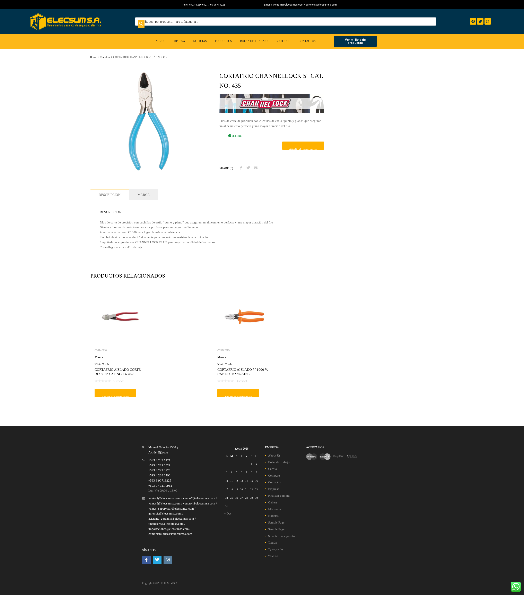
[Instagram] (487, 21)
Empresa (178, 41)
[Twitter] (480, 21)
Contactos (307, 41)
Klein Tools (102, 364)
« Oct (227, 513)
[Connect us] (146, 560)
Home (93, 57)
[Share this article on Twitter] (248, 168)
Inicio (159, 41)
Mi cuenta (274, 509)
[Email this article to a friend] (255, 168)
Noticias (200, 41)
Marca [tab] (144, 194)
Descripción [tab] (110, 194)
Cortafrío (105, 57)
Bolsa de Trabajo (254, 41)
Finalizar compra (279, 495)
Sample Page (276, 522)
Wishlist (273, 556)
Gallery (273, 502)
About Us (274, 455)
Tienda (272, 542)
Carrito (272, 468)
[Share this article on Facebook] (240, 168)
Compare (274, 475)
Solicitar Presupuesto (281, 536)
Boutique (283, 41)
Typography (276, 549)
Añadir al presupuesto (303, 148)
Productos (223, 41)
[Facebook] (473, 21)
